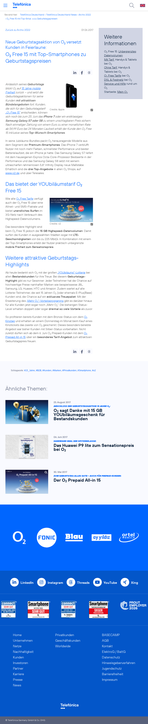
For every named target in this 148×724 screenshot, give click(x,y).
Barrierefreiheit (112, 674)
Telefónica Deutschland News (61, 14)
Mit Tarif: (109, 59)
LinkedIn (27, 583)
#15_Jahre (29, 370)
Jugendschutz (112, 668)
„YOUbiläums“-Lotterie (71, 272)
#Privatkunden (69, 370)
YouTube (110, 583)
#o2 (94, 370)
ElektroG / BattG (114, 652)
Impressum (109, 680)
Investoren (20, 663)
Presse (18, 680)
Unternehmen (23, 640)
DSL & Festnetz (113, 79)
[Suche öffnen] (131, 5)
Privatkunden (64, 635)
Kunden (18, 657)
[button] (75, 72)
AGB (105, 640)
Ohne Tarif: (110, 67)
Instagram (55, 583)
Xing (134, 583)
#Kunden (46, 370)
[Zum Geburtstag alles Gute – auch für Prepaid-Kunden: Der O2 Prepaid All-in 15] (72, 481)
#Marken (57, 370)
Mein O (122, 92)
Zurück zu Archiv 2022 (17, 30)
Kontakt (107, 646)
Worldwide (63, 646)
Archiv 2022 (85, 14)
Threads (83, 583)
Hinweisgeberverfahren (118, 663)
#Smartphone (84, 370)
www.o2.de (12, 173)
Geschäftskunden (67, 640)
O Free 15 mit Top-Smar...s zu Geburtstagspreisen (31, 18)
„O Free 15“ (12, 112)
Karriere (18, 674)
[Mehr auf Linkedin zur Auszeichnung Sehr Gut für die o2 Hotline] (69, 609)
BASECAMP (111, 635)
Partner (18, 668)
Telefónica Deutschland (32, 14)
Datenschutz (111, 657)
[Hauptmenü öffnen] (5, 5)
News (17, 685)
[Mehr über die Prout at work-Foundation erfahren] (133, 609)
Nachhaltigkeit (23, 652)
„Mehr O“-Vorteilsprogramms (45, 301)
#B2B (38, 370)
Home (17, 635)
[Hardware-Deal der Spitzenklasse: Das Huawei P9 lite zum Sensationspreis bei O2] (72, 446)
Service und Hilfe (115, 83)
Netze (17, 646)
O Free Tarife (24, 198)
